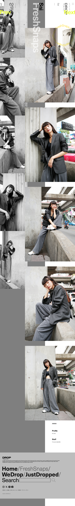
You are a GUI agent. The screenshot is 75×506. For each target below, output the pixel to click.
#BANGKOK (54, 423)
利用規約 (19, 490)
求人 (16, 490)
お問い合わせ (12, 490)
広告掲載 (7, 490)
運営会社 (4, 490)
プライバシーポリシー (25, 490)
